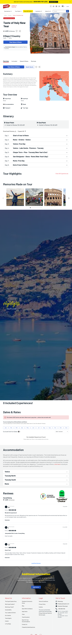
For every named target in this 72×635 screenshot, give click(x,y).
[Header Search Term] (67, 11)
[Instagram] (56, 6)
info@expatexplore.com (63, 603)
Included (14, 61)
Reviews (33, 61)
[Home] (7, 6)
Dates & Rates (24, 61)
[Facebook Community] (54, 6)
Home (5, 15)
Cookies (41, 607)
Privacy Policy (42, 613)
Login (67, 6)
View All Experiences (61, 173)
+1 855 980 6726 (61, 608)
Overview (6, 61)
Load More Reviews (36, 563)
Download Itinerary (9, 131)
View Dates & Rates (15, 42)
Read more (7, 520)
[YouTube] (59, 6)
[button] (32, 33)
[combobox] (59, 11)
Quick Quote (29, 67)
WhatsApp (60, 601)
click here (57, 464)
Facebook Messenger (63, 606)
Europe (9, 15)
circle (30, 207)
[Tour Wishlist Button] (16, 31)
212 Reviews (12, 31)
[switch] (19, 431)
